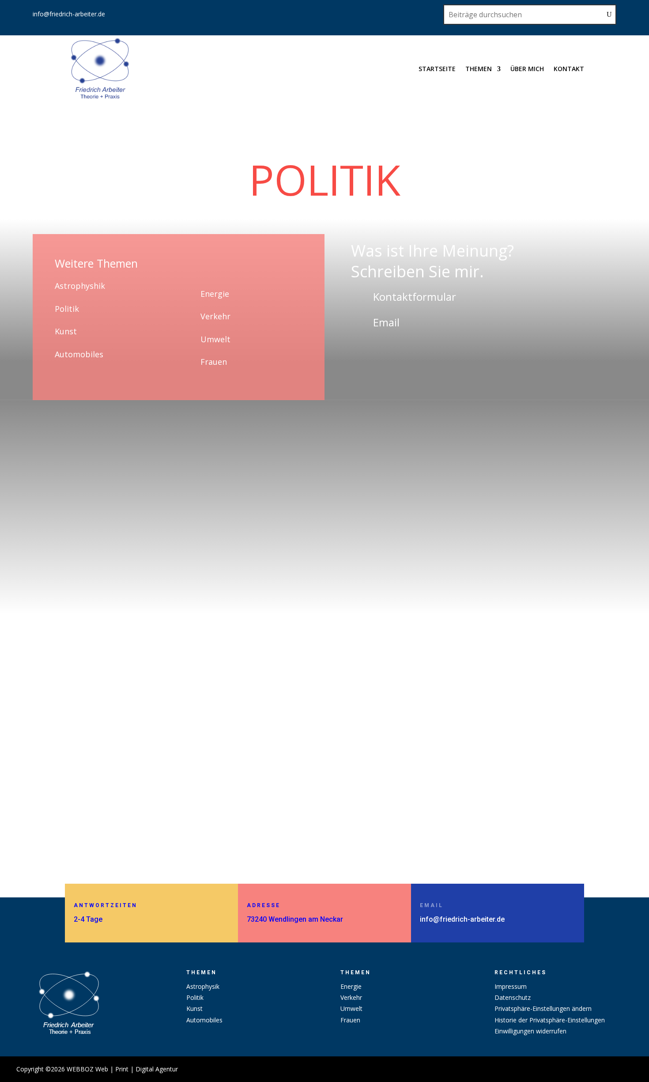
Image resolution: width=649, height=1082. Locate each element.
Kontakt (569, 68)
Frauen (213, 361)
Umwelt (215, 339)
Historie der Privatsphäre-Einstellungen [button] (549, 1020)
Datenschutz (512, 997)
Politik (67, 308)
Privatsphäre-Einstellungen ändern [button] (543, 1008)
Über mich (527, 68)
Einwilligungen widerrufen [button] (530, 1031)
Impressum (510, 986)
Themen (478, 68)
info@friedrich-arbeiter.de (69, 14)
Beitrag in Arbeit (105, 781)
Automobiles (79, 354)
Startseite (437, 68)
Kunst (66, 331)
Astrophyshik (80, 285)
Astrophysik (202, 986)
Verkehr (215, 316)
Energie (214, 293)
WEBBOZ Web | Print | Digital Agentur (122, 1069)
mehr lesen (90, 818)
